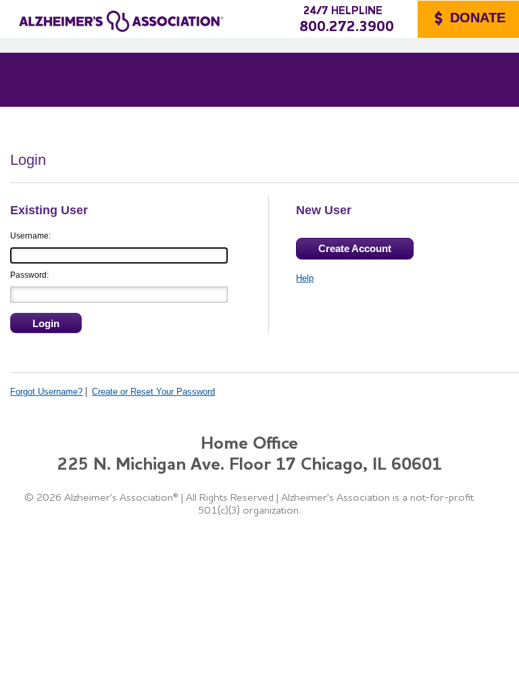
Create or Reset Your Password (153, 392)
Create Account (354, 248)
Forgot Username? (46, 392)
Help (305, 278)
